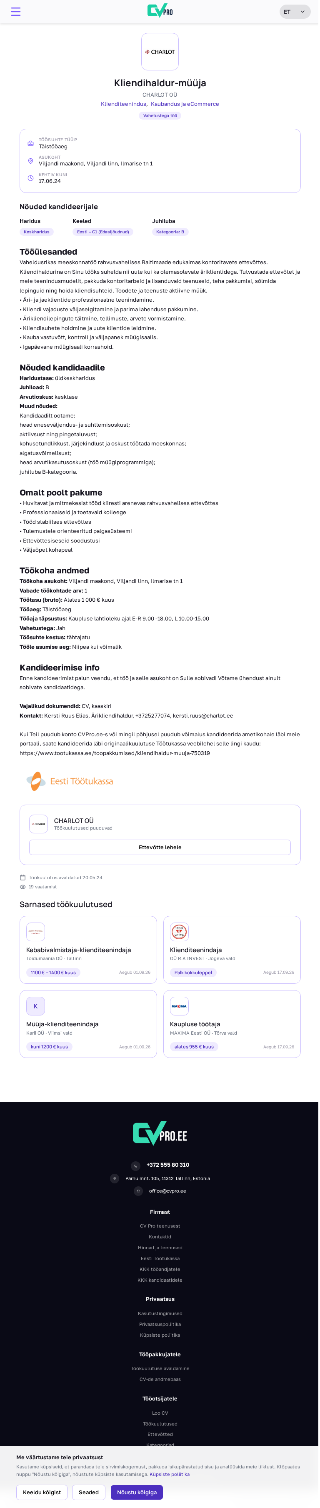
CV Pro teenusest (160, 1225)
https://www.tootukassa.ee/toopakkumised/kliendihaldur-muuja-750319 (115, 753)
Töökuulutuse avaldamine (160, 1368)
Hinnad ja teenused (160, 1247)
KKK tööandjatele (160, 1269)
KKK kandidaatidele (160, 1280)
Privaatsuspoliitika (160, 1324)
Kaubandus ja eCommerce (185, 103)
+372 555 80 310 (168, 1164)
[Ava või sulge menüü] (16, 11)
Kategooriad (160, 1445)
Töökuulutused (160, 1423)
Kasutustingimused (160, 1313)
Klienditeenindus (123, 103)
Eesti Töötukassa (160, 1258)
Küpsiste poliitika (170, 1474)
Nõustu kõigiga (137, 1492)
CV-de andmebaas (160, 1379)
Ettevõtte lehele (160, 847)
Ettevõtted (160, 1434)
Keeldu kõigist (42, 1492)
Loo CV (160, 1412)
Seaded (89, 1492)
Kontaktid (160, 1236)
